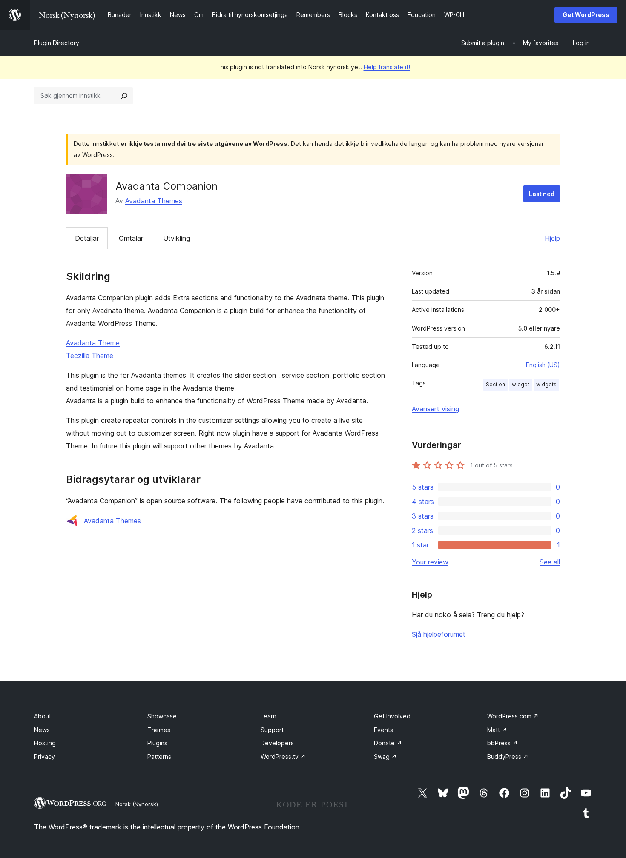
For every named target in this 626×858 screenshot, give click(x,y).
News (42, 729)
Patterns (159, 756)
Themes (158, 729)
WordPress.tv (283, 756)
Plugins (157, 743)
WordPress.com (513, 716)
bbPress (502, 743)
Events (383, 729)
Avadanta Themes (153, 201)
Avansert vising (435, 409)
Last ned (541, 193)
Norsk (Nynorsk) (136, 804)
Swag (385, 756)
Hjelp (552, 238)
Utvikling (176, 238)
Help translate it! (387, 67)
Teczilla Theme (89, 355)
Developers (277, 743)
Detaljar (87, 238)
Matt (497, 729)
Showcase (162, 716)
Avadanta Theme (93, 343)
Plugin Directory (56, 42)
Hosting (45, 743)
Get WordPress (586, 14)
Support (272, 729)
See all (550, 562)
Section (495, 384)
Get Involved (392, 716)
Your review (430, 562)
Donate (388, 743)
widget (520, 384)
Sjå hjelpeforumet (438, 634)
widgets (546, 384)
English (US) (543, 364)
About (42, 716)
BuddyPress (507, 756)
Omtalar (131, 238)
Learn (268, 716)
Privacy (44, 756)
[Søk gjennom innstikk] (124, 95)
